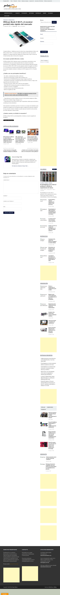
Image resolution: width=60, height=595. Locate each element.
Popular (43, 407)
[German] (41, 58)
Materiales (38, 13)
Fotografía (24, 13)
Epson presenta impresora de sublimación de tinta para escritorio (52, 330)
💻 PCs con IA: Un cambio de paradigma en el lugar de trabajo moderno (52, 228)
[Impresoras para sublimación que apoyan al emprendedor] (44, 304)
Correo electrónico (8, 201)
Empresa (42, 41)
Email (41, 34)
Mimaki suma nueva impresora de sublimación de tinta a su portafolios (52, 297)
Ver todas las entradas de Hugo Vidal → (20, 165)
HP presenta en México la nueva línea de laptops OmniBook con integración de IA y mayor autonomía (8, 139)
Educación (6, 15)
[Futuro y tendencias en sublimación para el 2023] (44, 286)
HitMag (55, 587)
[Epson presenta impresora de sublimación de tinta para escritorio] (44, 327)
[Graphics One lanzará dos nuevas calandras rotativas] (44, 312)
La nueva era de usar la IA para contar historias (52, 220)
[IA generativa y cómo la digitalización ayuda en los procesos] (44, 199)
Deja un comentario (21, 26)
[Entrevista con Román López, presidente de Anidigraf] (44, 247)
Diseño (44, 13)
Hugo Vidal (15, 26)
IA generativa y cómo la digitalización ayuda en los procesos (51, 202)
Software (31, 13)
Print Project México (13, 587)
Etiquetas (43, 409)
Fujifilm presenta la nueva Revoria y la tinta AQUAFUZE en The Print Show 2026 (48, 360)
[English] (40, 58)
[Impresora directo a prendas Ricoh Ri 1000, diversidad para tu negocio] (44, 412)
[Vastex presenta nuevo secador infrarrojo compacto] (42, 457)
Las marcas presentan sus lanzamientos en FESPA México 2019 (52, 258)
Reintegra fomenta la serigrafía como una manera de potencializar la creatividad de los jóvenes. (51, 467)
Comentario (6, 180)
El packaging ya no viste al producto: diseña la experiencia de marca (48, 186)
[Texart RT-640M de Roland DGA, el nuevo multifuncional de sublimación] (44, 422)
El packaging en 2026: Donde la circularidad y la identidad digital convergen (52, 212)
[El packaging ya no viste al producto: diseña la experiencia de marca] (48, 172)
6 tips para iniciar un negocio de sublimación (52, 322)
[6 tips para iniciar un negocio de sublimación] (44, 320)
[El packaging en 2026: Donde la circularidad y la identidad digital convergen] (44, 209)
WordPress (51, 587)
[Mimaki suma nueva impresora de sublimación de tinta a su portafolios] (44, 294)
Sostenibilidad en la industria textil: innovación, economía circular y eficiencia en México (48, 368)
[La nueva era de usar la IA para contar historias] (44, 218)
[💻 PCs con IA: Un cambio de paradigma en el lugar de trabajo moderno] (44, 225)
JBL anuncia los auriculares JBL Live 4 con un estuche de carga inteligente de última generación (20, 139)
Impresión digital (8, 13)
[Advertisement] (49, 72)
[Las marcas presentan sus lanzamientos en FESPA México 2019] (44, 255)
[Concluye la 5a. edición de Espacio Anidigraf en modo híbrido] (44, 239)
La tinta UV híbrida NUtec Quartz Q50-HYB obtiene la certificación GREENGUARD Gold (47, 378)
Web (4, 206)
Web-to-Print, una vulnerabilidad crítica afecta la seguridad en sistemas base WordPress (47, 373)
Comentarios (50, 407)
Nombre (5, 195)
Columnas (50, 13)
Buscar (41, 20)
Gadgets (18, 13)
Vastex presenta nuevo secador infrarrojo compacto (51, 458)
